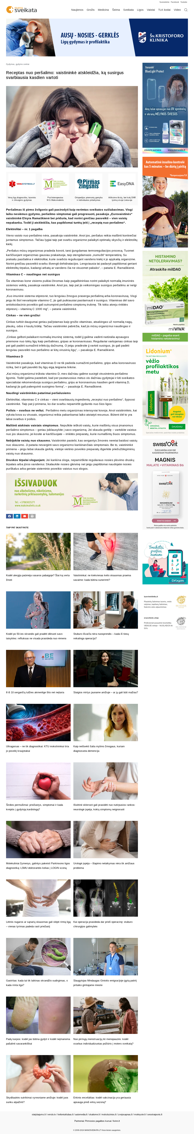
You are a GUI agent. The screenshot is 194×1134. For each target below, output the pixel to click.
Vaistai (151, 9)
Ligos (140, 9)
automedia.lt (81, 1114)
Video (177, 9)
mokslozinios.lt (109, 1114)
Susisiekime (165, 2)
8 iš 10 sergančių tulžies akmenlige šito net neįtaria (35, 692)
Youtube (183, 2)
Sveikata (128, 9)
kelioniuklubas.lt (65, 1114)
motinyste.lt (140, 1114)
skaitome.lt (94, 1114)
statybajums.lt (39, 1114)
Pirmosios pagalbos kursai (98, 1121)
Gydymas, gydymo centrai (17, 64)
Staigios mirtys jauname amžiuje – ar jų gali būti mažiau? (105, 692)
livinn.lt (116, 1121)
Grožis (91, 9)
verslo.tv (51, 1114)
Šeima (116, 9)
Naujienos (77, 9)
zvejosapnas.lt (125, 1114)
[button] (9, 516)
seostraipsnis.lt (154, 1114)
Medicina (103, 9)
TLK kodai (164, 9)
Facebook (175, 2)
